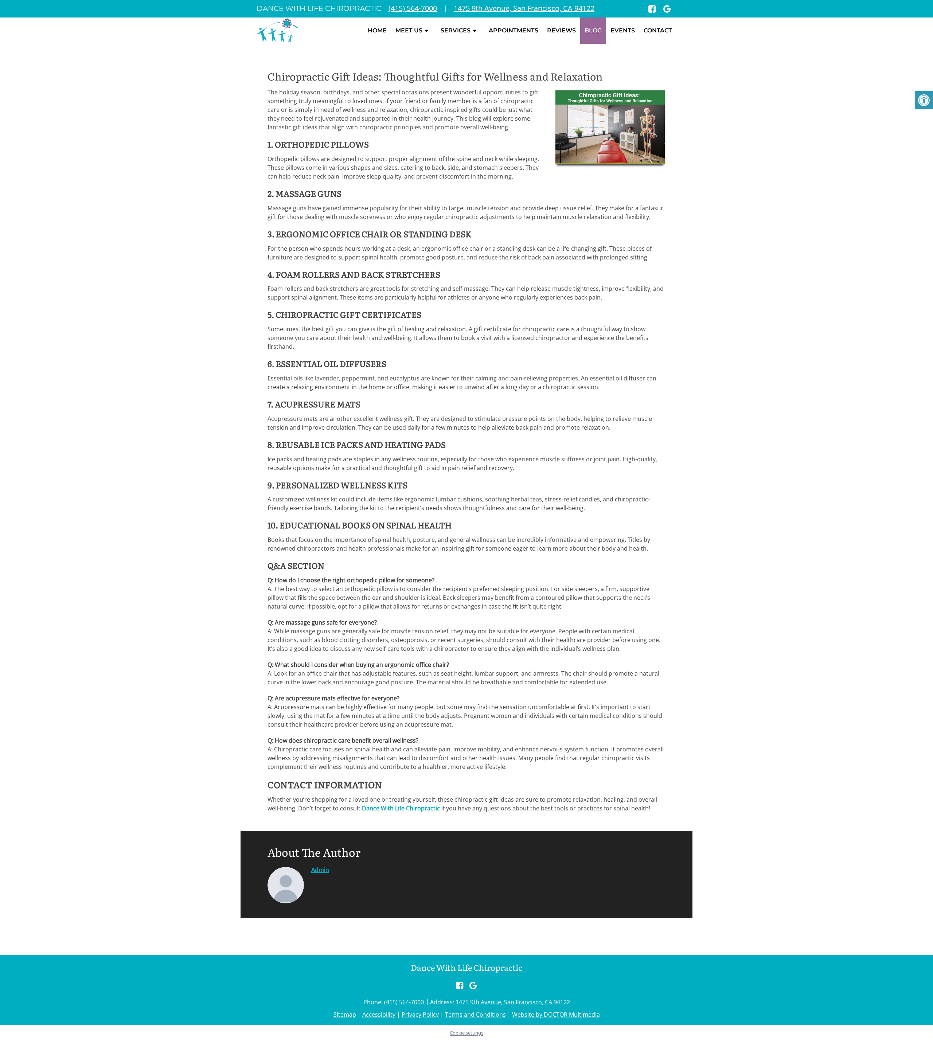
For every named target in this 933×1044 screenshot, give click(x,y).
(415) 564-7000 (404, 1002)
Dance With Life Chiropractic (401, 808)
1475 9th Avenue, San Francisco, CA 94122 (513, 1002)
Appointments (513, 30)
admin (320, 870)
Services (456, 30)
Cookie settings (466, 1032)
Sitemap (344, 1014)
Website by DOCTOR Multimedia (556, 1014)
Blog (593, 30)
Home (377, 30)
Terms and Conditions (475, 1014)
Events (622, 30)
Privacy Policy (420, 1014)
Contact (658, 30)
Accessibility (378, 1014)
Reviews (561, 30)
